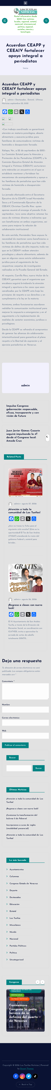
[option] (25, 1010)
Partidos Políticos (18, 946)
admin (10, 100)
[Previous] (38, 982)
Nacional (14, 939)
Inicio (25, 68)
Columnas (14, 877)
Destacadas (20, 100)
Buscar (12, 758)
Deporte (13, 890)
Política (13, 953)
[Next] (42, 982)
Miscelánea (15, 925)
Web (4, 731)
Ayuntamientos (17, 870)
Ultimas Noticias (19, 999)
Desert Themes (27, 1069)
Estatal (31, 100)
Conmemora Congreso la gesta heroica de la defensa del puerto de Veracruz (23, 1013)
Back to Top (27, 1084)
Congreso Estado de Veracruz (24, 884)
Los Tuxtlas (15, 918)
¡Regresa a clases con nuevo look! (22, 809)
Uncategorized (17, 960)
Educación (14, 904)
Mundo (13, 932)
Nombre (6, 705)
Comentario (8, 681)
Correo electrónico (11, 718)
